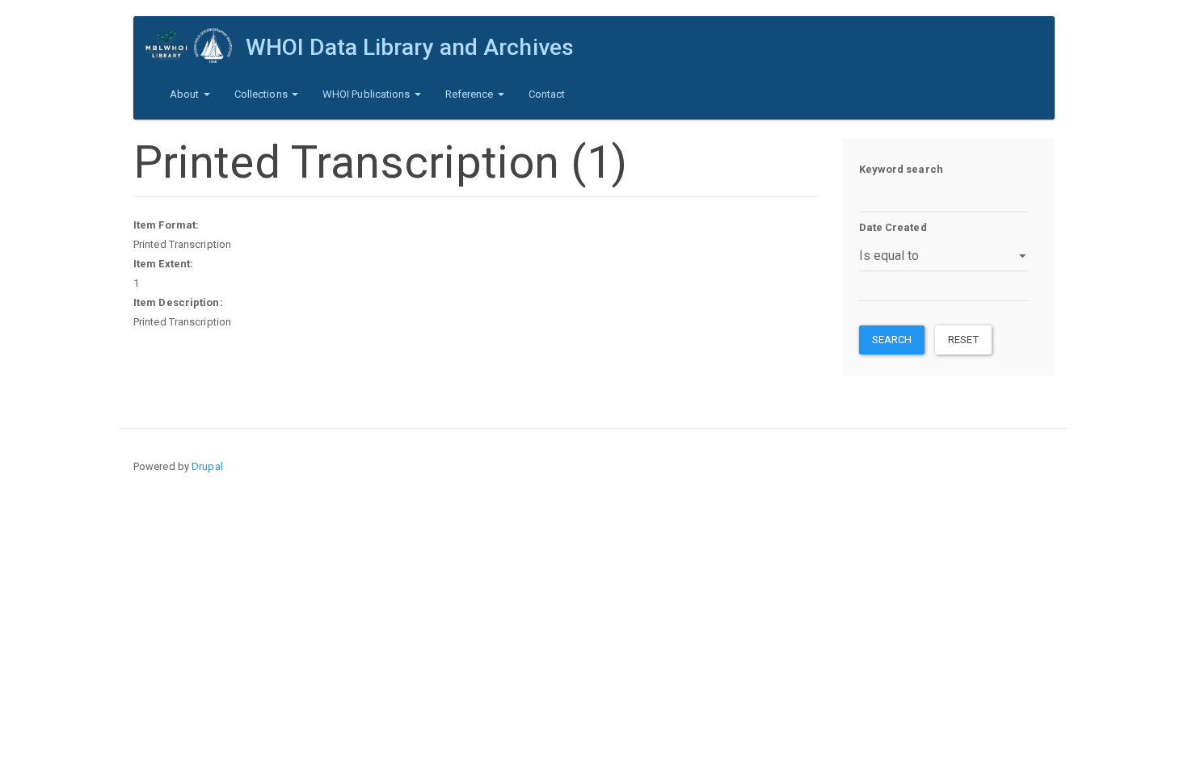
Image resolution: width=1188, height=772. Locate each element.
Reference (470, 94)
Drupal (207, 466)
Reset (963, 340)
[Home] (195, 45)
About (186, 94)
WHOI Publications (367, 94)
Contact (547, 94)
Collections (262, 94)
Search (892, 340)
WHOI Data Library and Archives (410, 47)
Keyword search (901, 169)
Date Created (893, 227)
